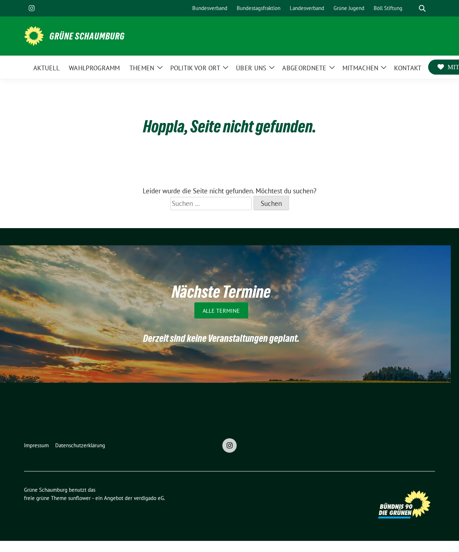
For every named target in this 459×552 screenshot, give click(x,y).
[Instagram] (31, 8)
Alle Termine (221, 310)
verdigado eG (149, 498)
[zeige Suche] (422, 8)
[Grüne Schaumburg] (34, 35)
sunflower (79, 498)
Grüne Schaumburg (87, 36)
